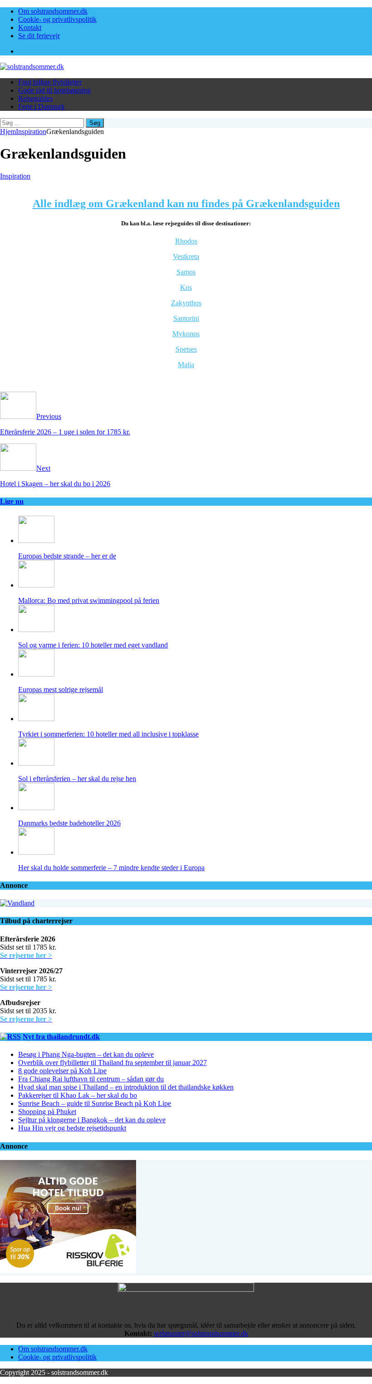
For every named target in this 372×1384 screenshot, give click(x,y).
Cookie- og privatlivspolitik (57, 19)
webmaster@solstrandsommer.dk (201, 1333)
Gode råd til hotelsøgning (54, 90)
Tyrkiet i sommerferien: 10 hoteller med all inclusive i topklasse (108, 734)
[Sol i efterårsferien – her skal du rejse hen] (36, 763)
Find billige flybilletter (50, 82)
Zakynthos (186, 303)
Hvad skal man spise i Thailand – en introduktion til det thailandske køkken (126, 1087)
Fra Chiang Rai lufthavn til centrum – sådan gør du (91, 1079)
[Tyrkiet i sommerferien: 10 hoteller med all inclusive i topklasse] (36, 718)
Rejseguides (35, 98)
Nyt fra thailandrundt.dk (61, 1036)
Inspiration (15, 176)
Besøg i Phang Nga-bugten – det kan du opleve (86, 1054)
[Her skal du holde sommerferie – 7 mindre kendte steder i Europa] (36, 852)
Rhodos (186, 241)
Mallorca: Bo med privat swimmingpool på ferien (88, 600)
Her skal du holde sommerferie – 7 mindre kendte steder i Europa (111, 867)
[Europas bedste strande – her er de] (36, 540)
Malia (186, 364)
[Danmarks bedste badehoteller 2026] (36, 807)
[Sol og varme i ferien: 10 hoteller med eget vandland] (36, 629)
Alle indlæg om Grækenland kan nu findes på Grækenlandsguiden (186, 203)
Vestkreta (186, 256)
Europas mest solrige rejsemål (60, 689)
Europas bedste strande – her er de (67, 556)
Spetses (186, 349)
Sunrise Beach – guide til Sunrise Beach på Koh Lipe (94, 1103)
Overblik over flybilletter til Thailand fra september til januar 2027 (112, 1062)
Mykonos (186, 334)
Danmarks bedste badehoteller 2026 (69, 823)
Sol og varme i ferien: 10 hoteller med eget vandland (93, 645)
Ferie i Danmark (41, 106)
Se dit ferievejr (39, 36)
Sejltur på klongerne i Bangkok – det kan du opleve (92, 1120)
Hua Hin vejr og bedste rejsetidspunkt (72, 1128)
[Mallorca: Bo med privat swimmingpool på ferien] (36, 585)
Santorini (186, 318)
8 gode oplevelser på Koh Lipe (62, 1071)
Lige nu (12, 501)
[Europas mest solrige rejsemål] (36, 674)
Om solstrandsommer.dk (53, 11)
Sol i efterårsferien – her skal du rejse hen (77, 778)
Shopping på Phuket (47, 1111)
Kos (186, 287)
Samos (186, 272)
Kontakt (29, 27)
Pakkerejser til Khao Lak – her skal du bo (77, 1095)
